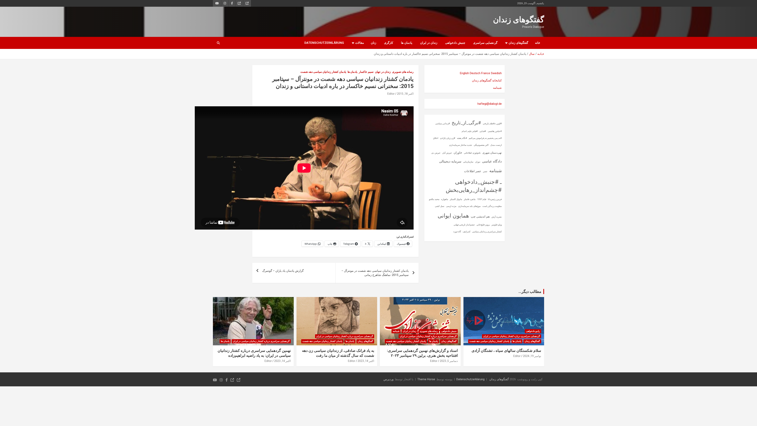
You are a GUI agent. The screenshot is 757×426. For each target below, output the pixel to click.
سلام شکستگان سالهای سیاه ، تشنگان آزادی (506, 350)
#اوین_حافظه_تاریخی (492, 123)
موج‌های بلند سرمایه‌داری (469, 206)
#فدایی (482, 131)
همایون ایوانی (453, 215)
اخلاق (435, 138)
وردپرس (388, 379)
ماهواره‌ (444, 199)
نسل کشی (439, 206)
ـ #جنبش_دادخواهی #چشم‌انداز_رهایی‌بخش (474, 185)
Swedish (496, 73)
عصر (485, 171)
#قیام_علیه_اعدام (470, 131)
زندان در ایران (428, 43)
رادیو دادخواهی (533, 331)
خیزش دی (435, 153)
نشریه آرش (496, 217)
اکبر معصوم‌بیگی (481, 145)
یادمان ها (406, 43)
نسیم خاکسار (366, 71)
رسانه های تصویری (403, 71)
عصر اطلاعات (472, 171)
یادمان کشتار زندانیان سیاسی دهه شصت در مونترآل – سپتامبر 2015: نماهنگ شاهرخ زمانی (375, 273)
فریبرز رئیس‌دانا (495, 199)
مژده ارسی (451, 206)
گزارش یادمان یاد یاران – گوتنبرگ (283, 271)
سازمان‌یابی (468, 162)
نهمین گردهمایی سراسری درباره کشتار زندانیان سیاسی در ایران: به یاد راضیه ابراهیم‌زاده (254, 353)
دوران (477, 162)
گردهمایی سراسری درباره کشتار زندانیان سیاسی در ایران (511, 336)
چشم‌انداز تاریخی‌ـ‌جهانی (464, 224)
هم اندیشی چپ (480, 216)
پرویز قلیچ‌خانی (483, 224)
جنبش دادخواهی (455, 43)
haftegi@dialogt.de (489, 104)
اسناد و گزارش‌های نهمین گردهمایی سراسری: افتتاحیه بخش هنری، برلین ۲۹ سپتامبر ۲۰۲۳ (422, 353)
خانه (537, 43)
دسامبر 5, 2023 (449, 360)
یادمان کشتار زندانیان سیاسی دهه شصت (323, 71)
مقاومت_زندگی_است (492, 206)
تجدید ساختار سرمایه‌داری (460, 145)
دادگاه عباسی (492, 161)
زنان (373, 43)
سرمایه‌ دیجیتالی (450, 161)
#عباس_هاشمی (495, 131)
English (464, 73)
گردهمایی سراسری (485, 43)
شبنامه (497, 88)
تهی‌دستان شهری (492, 152)
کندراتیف (466, 231)
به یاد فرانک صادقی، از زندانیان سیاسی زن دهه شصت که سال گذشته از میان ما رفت (338, 353)
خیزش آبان (447, 153)
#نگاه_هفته (462, 138)
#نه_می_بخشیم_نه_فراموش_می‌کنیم (485, 138)
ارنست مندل (496, 145)
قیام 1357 (481, 199)
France (485, 73)
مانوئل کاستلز (456, 199)
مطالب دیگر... (529, 291)
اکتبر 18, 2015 (405, 93)
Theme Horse (426, 379)
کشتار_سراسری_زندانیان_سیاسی (487, 231)
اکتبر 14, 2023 (366, 360)
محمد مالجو (434, 199)
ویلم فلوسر (496, 224)
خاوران (458, 152)
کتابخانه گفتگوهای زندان (487, 80)
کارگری (388, 43)
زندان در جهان (383, 71)
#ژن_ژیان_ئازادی (447, 138)
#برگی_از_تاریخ (466, 122)
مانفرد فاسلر (469, 199)
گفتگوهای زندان (518, 19)
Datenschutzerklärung (324, 43)
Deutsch (475, 73)
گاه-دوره (457, 231)
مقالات (359, 43)
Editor (391, 93)
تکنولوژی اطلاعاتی (472, 153)
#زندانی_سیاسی (442, 123)
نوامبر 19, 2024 (532, 356)
